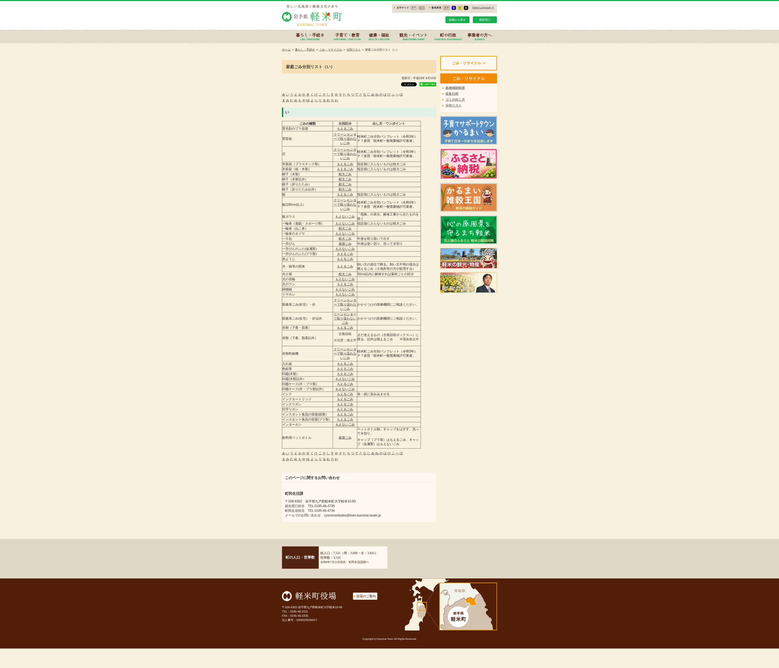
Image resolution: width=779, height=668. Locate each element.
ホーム (286, 49)
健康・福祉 (379, 35)
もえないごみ (345, 216)
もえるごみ (345, 128)
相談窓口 (485, 19)
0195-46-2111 (299, 611)
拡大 (421, 7)
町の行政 (448, 35)
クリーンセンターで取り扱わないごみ (345, 139)
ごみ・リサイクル (330, 49)
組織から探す (457, 19)
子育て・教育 (347, 35)
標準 (413, 7)
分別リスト (353, 49)
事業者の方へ (480, 35)
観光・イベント (413, 35)
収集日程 (451, 93)
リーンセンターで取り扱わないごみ (345, 318)
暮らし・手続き (310, 35)
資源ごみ (345, 243)
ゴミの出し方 (455, 99)
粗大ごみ (345, 174)
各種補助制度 (455, 88)
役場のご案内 (366, 596)
